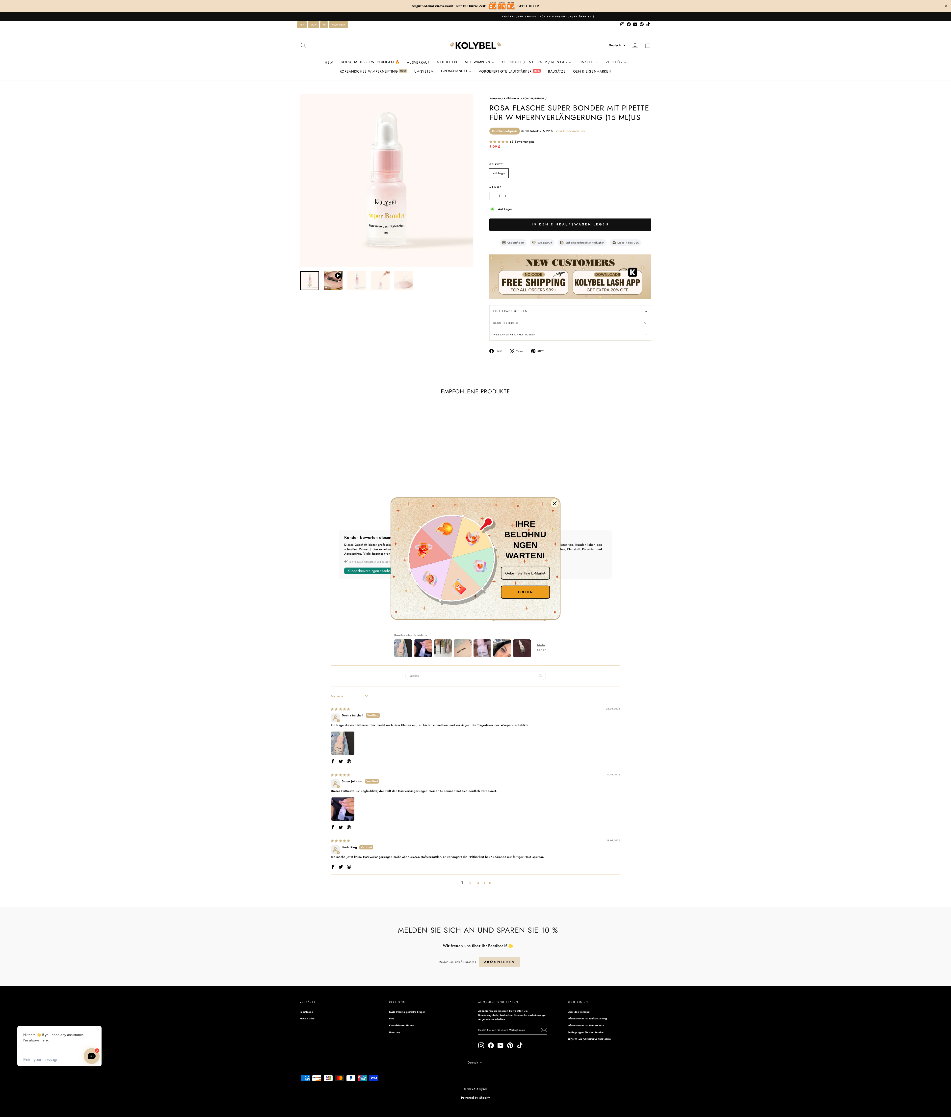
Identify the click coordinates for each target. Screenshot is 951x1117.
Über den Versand (579, 1012)
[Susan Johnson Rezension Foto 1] (343, 809)
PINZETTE (587, 61)
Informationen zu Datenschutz (586, 1025)
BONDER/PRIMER (533, 98)
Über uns (394, 1032)
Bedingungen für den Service (586, 1032)
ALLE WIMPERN (477, 61)
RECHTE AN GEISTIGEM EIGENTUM (589, 1039)
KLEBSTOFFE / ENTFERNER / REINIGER (534, 61)
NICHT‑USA (338, 25)
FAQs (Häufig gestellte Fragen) (407, 1012)
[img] (340, 709)
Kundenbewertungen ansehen (370, 570)
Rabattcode (306, 1012)
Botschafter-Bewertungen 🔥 (370, 61)
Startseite (495, 98)
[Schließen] (555, 503)
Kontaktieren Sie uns (402, 1025)
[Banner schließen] (946, 6)
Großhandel (454, 70)
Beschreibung (505, 323)
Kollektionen (512, 98)
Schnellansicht (341, 486)
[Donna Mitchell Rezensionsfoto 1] (343, 743)
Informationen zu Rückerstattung (587, 1018)
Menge (495, 187)
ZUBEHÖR (614, 61)
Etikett (496, 164)
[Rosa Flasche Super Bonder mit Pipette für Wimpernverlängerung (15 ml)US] (570, 276)
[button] (617, 45)
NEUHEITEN (447, 61)
